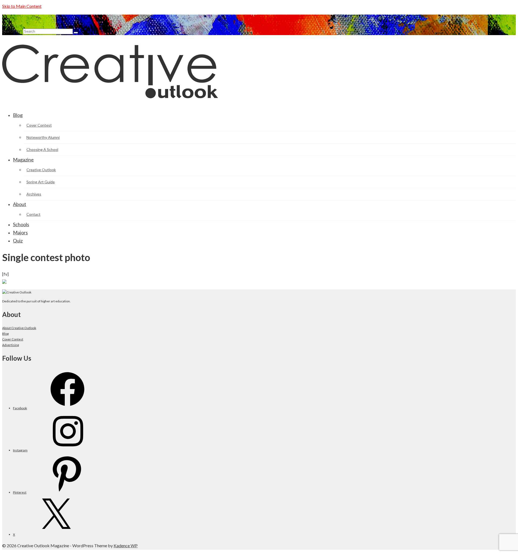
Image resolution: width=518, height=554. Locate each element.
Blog (5, 334)
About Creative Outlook (19, 328)
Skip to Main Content (22, 6)
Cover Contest (12, 339)
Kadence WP (126, 545)
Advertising (10, 345)
